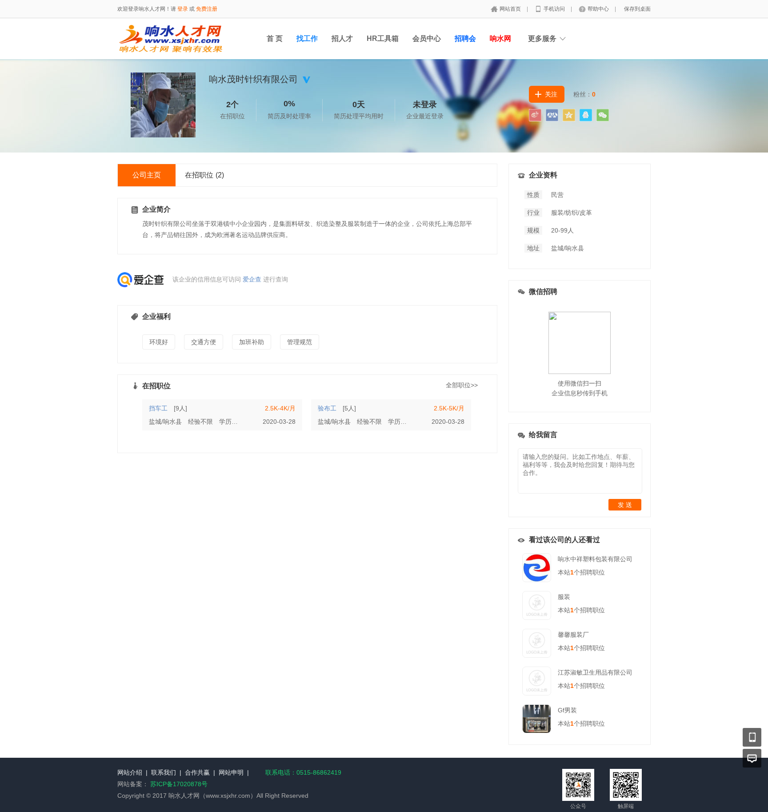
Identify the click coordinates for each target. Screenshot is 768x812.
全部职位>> (462, 385)
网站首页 (511, 9)
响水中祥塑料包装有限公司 (595, 559)
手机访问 (555, 9)
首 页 (275, 38)
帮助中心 (599, 9)
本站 (566, 572)
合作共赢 (197, 772)
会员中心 (426, 38)
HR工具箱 (383, 38)
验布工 (327, 408)
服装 (564, 596)
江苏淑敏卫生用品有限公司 (595, 672)
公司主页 (146, 175)
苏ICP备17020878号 (179, 784)
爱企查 (252, 279)
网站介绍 (129, 772)
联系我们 (163, 772)
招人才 (342, 38)
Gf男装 (567, 710)
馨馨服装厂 (573, 634)
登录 (182, 9)
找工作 (307, 38)
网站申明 (231, 772)
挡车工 (158, 408)
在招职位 (204, 175)
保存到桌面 (637, 9)
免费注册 (206, 9)
